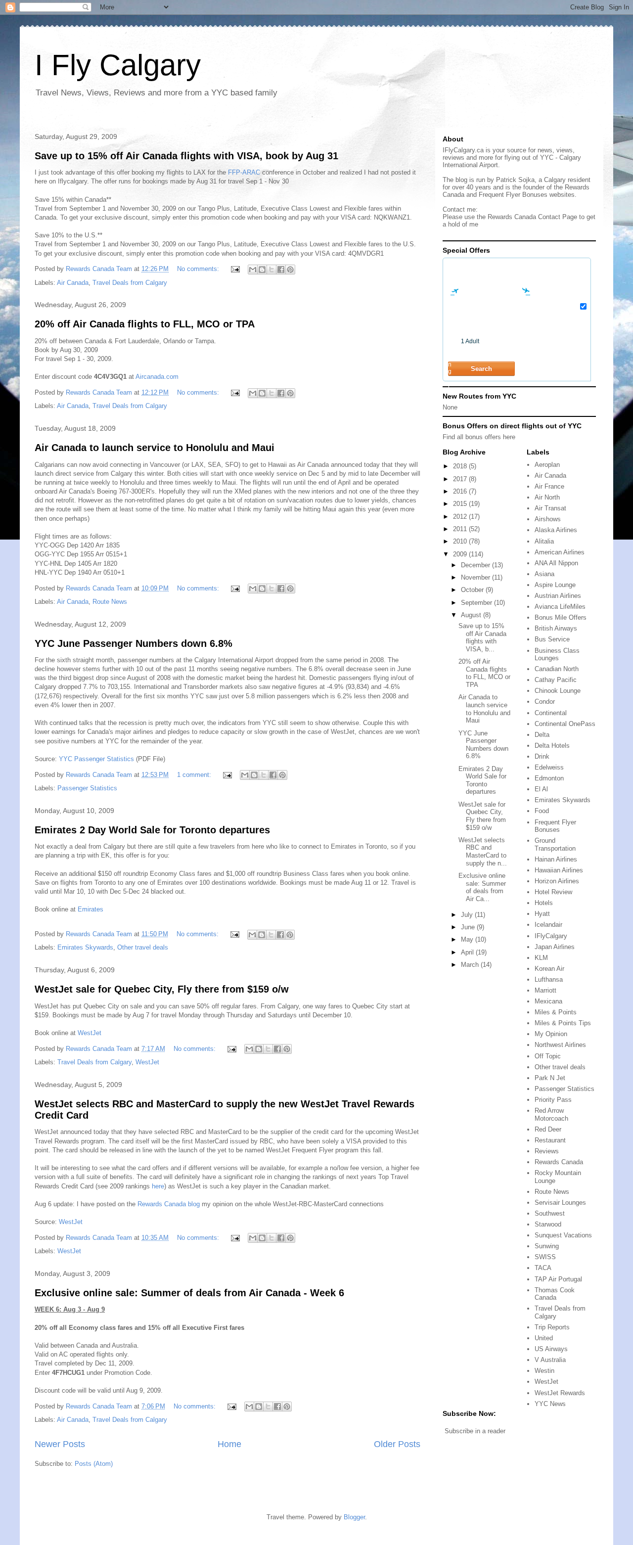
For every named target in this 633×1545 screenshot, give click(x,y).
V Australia (550, 1359)
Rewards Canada (559, 1162)
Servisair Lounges (560, 1202)
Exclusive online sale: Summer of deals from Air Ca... (482, 887)
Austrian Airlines (558, 595)
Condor (545, 701)
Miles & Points (556, 1012)
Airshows (548, 519)
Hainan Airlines (556, 859)
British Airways (556, 628)
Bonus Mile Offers (561, 617)
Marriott (545, 990)
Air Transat (550, 508)
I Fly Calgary (118, 65)
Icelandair (548, 924)
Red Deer (548, 1129)
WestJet (89, 1033)
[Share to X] (271, 269)
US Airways (551, 1349)
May (468, 939)
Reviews (547, 1151)
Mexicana (548, 1001)
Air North (547, 497)
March (471, 964)
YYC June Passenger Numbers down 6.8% (133, 643)
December (476, 565)
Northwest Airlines (560, 1044)
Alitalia (544, 541)
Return (522, 322)
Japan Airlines (555, 947)
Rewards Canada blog (168, 1204)
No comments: (199, 269)
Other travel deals (142, 947)
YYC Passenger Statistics (96, 759)
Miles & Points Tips (563, 1023)
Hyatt (542, 913)
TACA (543, 1268)
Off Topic (548, 1056)
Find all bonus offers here (479, 437)
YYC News (550, 1404)
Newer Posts (60, 1444)
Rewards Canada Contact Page (532, 217)
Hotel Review (553, 892)
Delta (542, 734)
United (544, 1338)
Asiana (544, 574)
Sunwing (547, 1246)
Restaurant (550, 1140)
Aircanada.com (157, 376)
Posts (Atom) (94, 1463)
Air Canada (73, 282)
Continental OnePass (565, 723)
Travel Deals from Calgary (129, 282)
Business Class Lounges (557, 654)
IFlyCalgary (551, 936)
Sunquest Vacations (563, 1235)
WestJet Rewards (560, 1393)
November (476, 577)
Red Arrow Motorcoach (551, 1114)
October (473, 589)
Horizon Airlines (557, 881)
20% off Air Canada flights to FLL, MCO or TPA (145, 323)
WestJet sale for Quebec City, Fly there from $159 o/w (162, 989)
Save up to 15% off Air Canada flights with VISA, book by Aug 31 (186, 155)
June (469, 927)
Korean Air (549, 968)
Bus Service (552, 639)
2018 (461, 466)
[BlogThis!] (262, 269)
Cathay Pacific (556, 679)
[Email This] (253, 269)
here (158, 1186)
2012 (461, 516)
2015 (461, 503)
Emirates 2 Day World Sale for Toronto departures (152, 829)
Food (542, 811)
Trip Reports (552, 1327)
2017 (461, 479)
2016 (461, 491)
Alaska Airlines (556, 530)
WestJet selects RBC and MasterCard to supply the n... (482, 851)
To (521, 284)
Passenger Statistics (87, 788)
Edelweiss (549, 767)
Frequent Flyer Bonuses (555, 826)
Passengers (450, 361)
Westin (544, 1370)
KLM (541, 957)
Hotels (544, 903)
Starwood (548, 1224)
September (477, 602)
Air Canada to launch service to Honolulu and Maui (154, 447)
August (472, 615)
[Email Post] (234, 269)
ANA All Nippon (556, 563)
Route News (109, 601)
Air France (549, 486)
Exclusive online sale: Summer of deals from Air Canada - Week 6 (189, 1292)
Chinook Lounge (558, 690)
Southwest (550, 1213)
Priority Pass (553, 1099)
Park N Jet (550, 1078)
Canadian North (557, 669)
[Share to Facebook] (281, 269)
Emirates (90, 909)
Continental (551, 713)
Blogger (354, 1517)
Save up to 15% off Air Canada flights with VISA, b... (482, 637)
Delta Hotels (552, 745)
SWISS (545, 1257)
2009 (461, 554)
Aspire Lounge (555, 585)
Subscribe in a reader (475, 1431)
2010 (461, 541)
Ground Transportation (555, 844)
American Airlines (560, 552)
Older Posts (397, 1444)
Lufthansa (549, 979)
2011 (461, 529)
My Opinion (551, 1034)
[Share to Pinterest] (290, 269)
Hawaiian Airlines (559, 870)
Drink (542, 756)
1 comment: (195, 774)
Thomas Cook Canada (555, 1294)
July (468, 914)
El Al (541, 789)
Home (229, 1444)
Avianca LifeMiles (560, 606)
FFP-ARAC (244, 172)
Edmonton (549, 778)
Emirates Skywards (85, 947)
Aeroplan (547, 464)
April (468, 952)
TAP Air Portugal (558, 1279)
